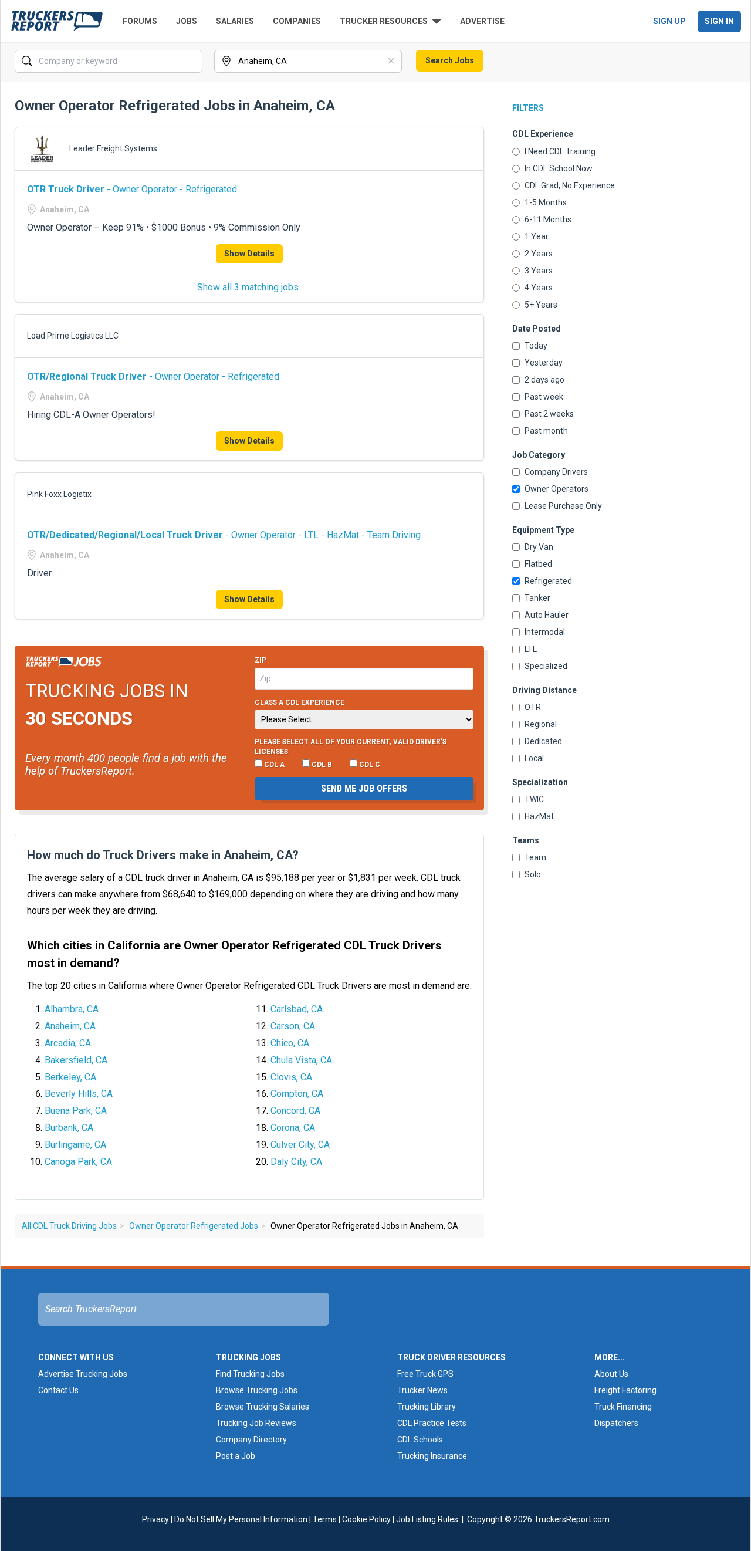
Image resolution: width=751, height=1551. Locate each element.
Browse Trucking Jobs (256, 1390)
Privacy (155, 1519)
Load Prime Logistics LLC (73, 335)
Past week (544, 396)
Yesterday (544, 362)
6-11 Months (548, 219)
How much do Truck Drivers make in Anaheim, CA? (163, 855)
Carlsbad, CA (296, 1009)
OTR (533, 707)
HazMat (539, 816)
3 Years (539, 270)
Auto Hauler (547, 615)
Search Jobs (449, 60)
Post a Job (235, 1456)
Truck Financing (623, 1406)
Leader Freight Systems (113, 148)
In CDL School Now (559, 168)
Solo (533, 874)
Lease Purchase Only (563, 506)
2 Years (539, 253)
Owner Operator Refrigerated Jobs (193, 1226)
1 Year (537, 236)
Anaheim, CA (70, 1026)
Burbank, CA (69, 1127)
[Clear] (192, 61)
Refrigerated (548, 581)
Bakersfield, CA (76, 1060)
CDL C (368, 765)
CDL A (273, 765)
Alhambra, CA (72, 1009)
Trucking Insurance (432, 1456)
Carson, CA (292, 1026)
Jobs (186, 21)
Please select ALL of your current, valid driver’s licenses (350, 747)
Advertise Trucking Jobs (82, 1373)
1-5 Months (546, 202)
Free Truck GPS (425, 1373)
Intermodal (545, 632)
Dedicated (543, 741)
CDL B (321, 765)
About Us (611, 1373)
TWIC (534, 799)
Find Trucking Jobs (250, 1373)
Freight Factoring (625, 1390)
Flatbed (538, 564)
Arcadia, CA (68, 1043)
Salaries (235, 21)
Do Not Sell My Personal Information (240, 1519)
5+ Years (541, 304)
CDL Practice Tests (431, 1423)
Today (536, 345)
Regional (541, 724)
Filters (528, 108)
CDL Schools (420, 1439)
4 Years (539, 287)
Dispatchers (616, 1423)
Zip (260, 660)
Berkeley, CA (70, 1077)
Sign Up (669, 21)
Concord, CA (295, 1110)
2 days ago (544, 379)
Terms (325, 1519)
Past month (546, 430)
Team (535, 857)
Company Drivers (556, 472)
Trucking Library (426, 1406)
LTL (531, 649)
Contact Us (58, 1390)
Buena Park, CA (76, 1110)
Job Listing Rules (427, 1519)
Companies (297, 21)
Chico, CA (289, 1043)
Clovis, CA (291, 1077)
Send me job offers (364, 788)
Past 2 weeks (549, 413)
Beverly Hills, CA (79, 1093)
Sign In (719, 21)
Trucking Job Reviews (256, 1423)
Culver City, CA (300, 1144)
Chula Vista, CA (301, 1060)
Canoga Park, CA (78, 1161)
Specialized (546, 666)
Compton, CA (296, 1093)
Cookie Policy (366, 1519)
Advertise (482, 21)
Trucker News (422, 1390)
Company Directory (251, 1439)
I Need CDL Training (560, 151)
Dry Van (539, 547)
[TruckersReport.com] (57, 21)
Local (534, 758)
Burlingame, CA (75, 1144)
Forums (140, 21)
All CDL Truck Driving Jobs (69, 1226)
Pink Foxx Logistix (59, 494)
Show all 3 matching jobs (248, 287)
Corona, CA (292, 1127)
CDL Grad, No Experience (570, 185)
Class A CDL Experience (299, 702)
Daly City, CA (296, 1161)
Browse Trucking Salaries (262, 1406)
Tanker (537, 598)
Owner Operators (556, 489)
